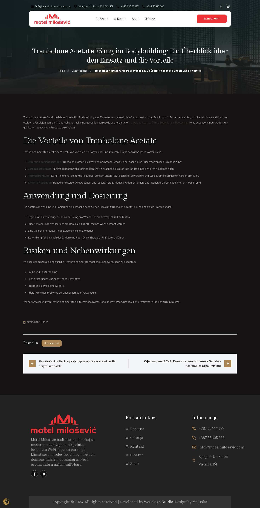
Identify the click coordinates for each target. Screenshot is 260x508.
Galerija (136, 437)
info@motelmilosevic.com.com (53, 6)
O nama (137, 455)
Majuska (199, 502)
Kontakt (137, 446)
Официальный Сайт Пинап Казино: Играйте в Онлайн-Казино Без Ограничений (182, 363)
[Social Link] (221, 6)
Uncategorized (51, 343)
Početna (137, 429)
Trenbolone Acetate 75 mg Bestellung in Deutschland (159, 122)
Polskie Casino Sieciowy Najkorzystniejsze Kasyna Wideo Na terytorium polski (77, 363)
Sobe (134, 463)
